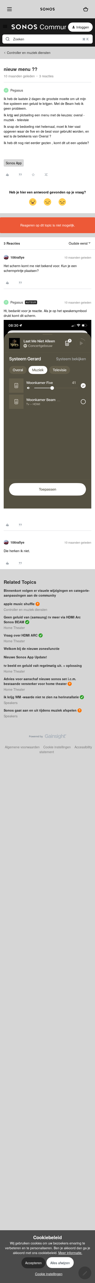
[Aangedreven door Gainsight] (47, 737)
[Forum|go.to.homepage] (36, 27)
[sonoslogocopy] (47, 9)
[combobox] (47, 39)
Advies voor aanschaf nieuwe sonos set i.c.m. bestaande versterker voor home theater (40, 681)
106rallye (17, 257)
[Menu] (8, 9)
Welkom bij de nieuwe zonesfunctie (31, 648)
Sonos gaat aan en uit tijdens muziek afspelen (40, 710)
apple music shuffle (19, 603)
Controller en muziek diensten (28, 52)
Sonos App (14, 163)
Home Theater (14, 627)
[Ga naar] (7, 39)
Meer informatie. (70, 1252)
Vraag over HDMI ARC (21, 635)
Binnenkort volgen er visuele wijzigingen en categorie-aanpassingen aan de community (47, 593)
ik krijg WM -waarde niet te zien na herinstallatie (41, 697)
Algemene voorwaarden (22, 747)
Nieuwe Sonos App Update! (25, 657)
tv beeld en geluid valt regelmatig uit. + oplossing (43, 665)
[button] (5, 27)
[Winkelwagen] (85, 9)
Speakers (11, 702)
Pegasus (16, 90)
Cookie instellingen (57, 747)
